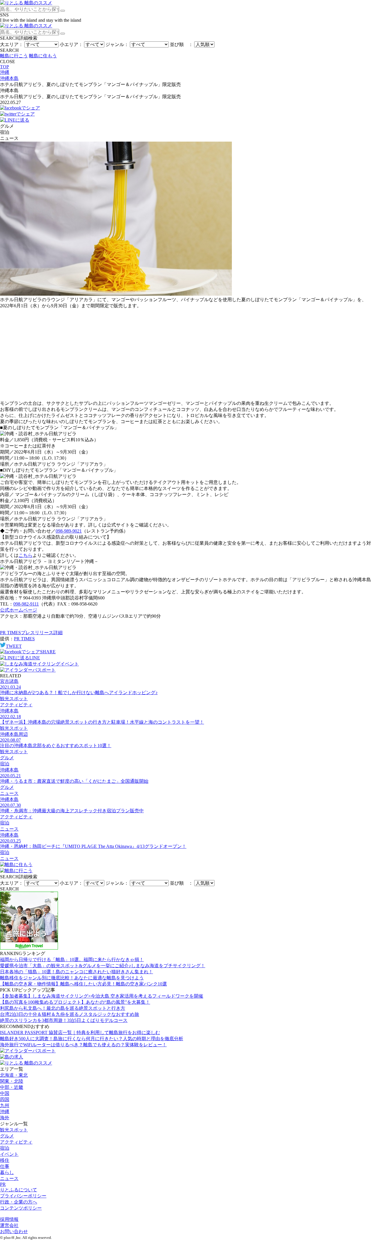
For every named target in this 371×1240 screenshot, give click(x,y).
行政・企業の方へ (18, 1201)
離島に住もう (43, 55)
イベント (9, 1154)
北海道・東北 (14, 1075)
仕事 (4, 1166)
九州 (4, 1105)
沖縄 (4, 1111)
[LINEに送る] (14, 120)
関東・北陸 (11, 1081)
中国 (4, 1093)
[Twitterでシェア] (17, 113)
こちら (25, 555)
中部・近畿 (11, 1087)
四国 (4, 1099)
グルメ (7, 1135)
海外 (4, 1117)
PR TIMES (24, 638)
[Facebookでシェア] (20, 107)
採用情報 (9, 1219)
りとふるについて (18, 1189)
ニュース (9, 1178)
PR (3, 1184)
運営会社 (9, 1225)
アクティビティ (16, 1142)
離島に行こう (14, 55)
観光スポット (14, 1129)
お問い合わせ (14, 1231)
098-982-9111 (26, 603)
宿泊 (4, 1148)
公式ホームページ (18, 610)
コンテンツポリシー (21, 1208)
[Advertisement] (185, 354)
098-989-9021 (69, 530)
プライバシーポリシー (23, 1195)
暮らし (7, 1172)
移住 (4, 1160)
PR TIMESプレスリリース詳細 (31, 632)
